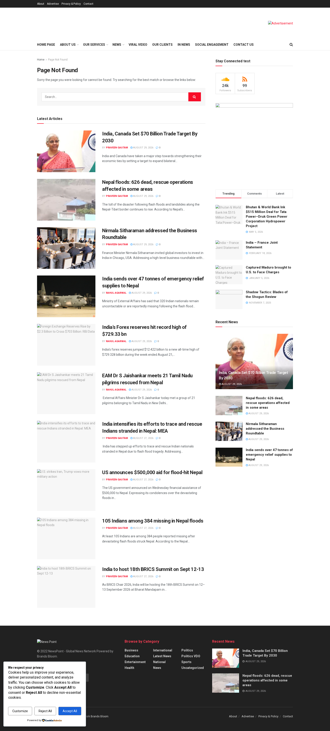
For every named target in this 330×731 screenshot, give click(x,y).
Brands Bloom (99, 716)
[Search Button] (291, 44)
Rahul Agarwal (116, 292)
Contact (88, 3)
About (40, 3)
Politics (187, 650)
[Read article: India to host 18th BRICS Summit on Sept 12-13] (66, 587)
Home (40, 59)
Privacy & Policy (71, 3)
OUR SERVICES (94, 44)
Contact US (243, 44)
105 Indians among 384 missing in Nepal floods (152, 521)
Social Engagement (212, 44)
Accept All (70, 711)
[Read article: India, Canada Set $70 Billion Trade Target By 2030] (66, 151)
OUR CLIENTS (162, 44)
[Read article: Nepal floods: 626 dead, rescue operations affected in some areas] (66, 200)
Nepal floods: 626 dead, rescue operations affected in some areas (268, 403)
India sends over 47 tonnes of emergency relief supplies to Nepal (269, 454)
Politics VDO (190, 656)
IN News (184, 44)
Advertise (53, 3)
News (157, 668)
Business (131, 650)
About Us (68, 44)
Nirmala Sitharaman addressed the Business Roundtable (265, 428)
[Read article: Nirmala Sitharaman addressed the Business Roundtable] (66, 248)
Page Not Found (58, 59)
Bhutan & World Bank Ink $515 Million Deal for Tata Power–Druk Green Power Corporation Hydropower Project (266, 216)
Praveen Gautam (117, 147)
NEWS (116, 44)
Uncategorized (192, 668)
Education (132, 656)
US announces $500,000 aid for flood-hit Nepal (152, 472)
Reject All (45, 711)
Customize (20, 711)
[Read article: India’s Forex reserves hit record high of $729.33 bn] (66, 345)
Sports (186, 662)
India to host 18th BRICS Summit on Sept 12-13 (153, 569)
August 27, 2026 (142, 438)
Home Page (46, 44)
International (162, 650)
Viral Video (138, 44)
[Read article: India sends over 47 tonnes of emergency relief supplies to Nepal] (66, 296)
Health (129, 668)
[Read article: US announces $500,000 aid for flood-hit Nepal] (66, 490)
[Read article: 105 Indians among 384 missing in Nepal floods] (66, 538)
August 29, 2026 (142, 147)
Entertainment (135, 662)
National (159, 662)
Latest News (162, 656)
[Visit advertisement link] (280, 23)
